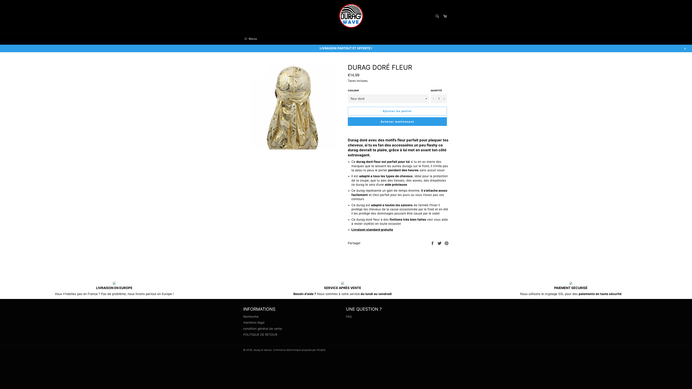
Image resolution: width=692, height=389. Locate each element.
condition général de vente (262, 328)
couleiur (353, 90)
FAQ (349, 316)
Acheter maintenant (397, 121)
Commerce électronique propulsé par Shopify (299, 349)
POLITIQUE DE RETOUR (260, 334)
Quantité (436, 90)
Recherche (251, 316)
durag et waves (263, 349)
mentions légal (253, 322)
